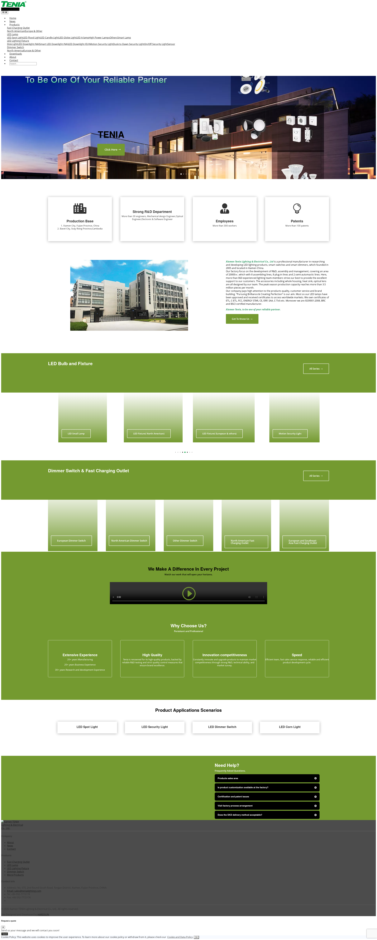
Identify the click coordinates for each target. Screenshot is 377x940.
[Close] (3, 927)
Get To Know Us (242, 319)
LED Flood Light (31, 37)
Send (4, 934)
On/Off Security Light (155, 44)
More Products (15, 874)
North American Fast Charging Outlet (242, 542)
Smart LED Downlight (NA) (53, 44)
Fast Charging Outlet (18, 27)
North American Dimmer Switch (129, 540)
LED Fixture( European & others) (149, 433)
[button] (182, 452)
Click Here (111, 149)
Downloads (15, 53)
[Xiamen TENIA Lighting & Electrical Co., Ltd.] (13, 828)
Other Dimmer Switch (185, 540)
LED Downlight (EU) (79, 44)
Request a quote (10, 9)
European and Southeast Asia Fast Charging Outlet (303, 542)
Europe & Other (33, 31)
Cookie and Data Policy (180, 937)
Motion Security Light (101, 44)
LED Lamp (12, 34)
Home (12, 18)
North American (16, 31)
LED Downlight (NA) (28, 44)
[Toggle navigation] (4, 12)
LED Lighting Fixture (18, 40)
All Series (316, 368)
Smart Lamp (124, 37)
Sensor (171, 44)
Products (14, 24)
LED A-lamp (82, 37)
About (12, 57)
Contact (13, 60)
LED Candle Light (49, 37)
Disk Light (12, 44)
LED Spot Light (15, 37)
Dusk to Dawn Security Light (128, 44)
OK (196, 937)
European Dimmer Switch (71, 540)
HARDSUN (43, 914)
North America (15, 50)
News (12, 21)
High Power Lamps (99, 37)
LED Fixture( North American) (78, 433)
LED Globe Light (67, 37)
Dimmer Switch (15, 47)
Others (113, 37)
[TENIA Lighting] (13, 6)
